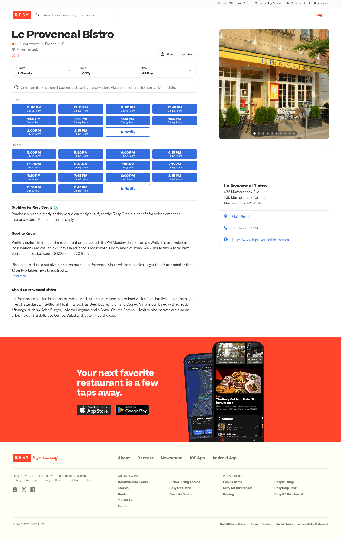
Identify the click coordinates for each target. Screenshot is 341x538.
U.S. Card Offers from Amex (234, 3)
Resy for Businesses (238, 488)
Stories (123, 488)
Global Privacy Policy (232, 524)
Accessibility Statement (313, 524)
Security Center (181, 494)
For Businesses (318, 3)
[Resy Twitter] (24, 489)
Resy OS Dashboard (288, 494)
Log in (320, 15)
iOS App (197, 458)
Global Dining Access (268, 3)
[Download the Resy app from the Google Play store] (132, 410)
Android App (224, 458)
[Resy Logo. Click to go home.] (22, 15)
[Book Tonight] (13, 55)
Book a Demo (232, 482)
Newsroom (171, 458)
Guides (123, 494)
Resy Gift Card (180, 488)
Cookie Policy (284, 524)
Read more (19, 276)
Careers (145, 458)
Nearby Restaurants (133, 482)
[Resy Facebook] (32, 489)
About (124, 458)
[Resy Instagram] (15, 489)
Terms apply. (64, 219)
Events (123, 506)
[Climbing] (18, 55)
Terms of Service (261, 524)
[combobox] (73, 15)
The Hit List (126, 500)
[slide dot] (254, 133)
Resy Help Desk (285, 488)
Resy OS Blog (283, 482)
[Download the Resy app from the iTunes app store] (94, 410)
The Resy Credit (295, 3)
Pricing (228, 494)
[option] (274, 84)
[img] (13, 49)
